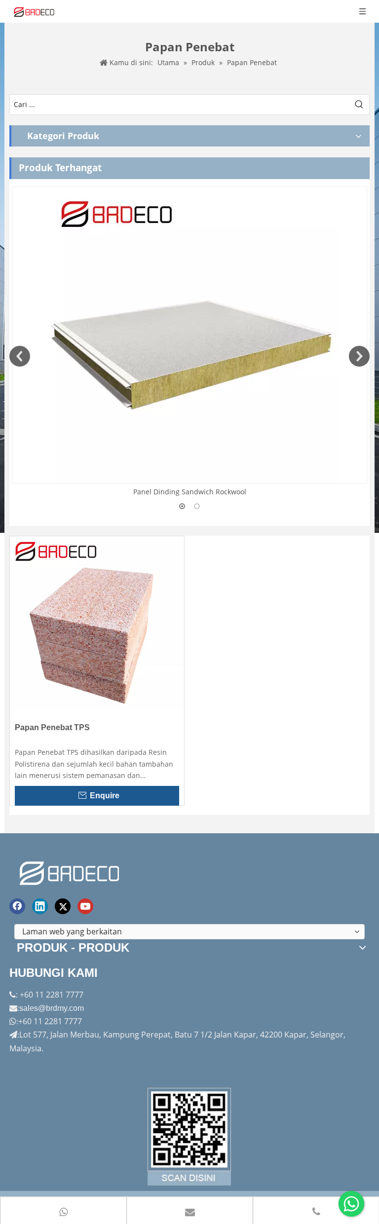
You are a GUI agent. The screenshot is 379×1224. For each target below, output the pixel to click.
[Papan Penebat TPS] (97, 622)
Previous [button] (19, 356)
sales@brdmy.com (51, 1008)
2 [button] (197, 506)
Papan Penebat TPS (52, 727)
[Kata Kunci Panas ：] (359, 104)
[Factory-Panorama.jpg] (189, 1136)
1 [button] (182, 506)
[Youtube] (85, 906)
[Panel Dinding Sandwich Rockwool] (189, 335)
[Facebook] (17, 906)
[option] (189, 342)
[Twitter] (63, 906)
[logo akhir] (70, 871)
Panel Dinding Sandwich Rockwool (189, 491)
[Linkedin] (40, 906)
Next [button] (359, 356)
